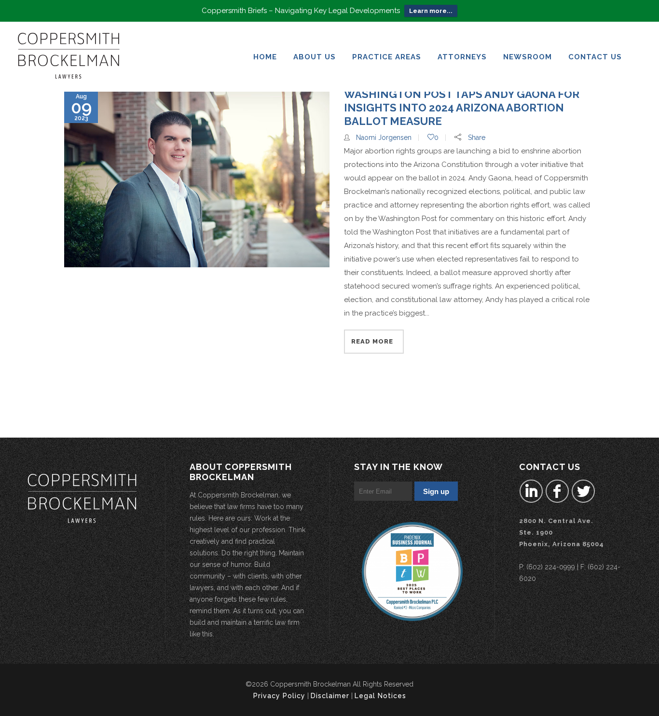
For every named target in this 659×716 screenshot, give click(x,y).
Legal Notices (380, 696)
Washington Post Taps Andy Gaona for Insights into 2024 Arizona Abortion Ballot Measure (461, 107)
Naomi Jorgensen (384, 137)
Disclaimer (330, 696)
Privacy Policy (279, 696)
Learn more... (431, 10)
